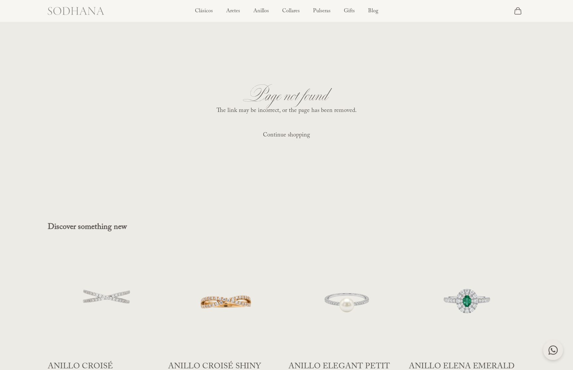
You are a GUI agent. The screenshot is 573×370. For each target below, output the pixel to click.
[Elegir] (395, 349)
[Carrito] (518, 11)
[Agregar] (154, 349)
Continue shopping (286, 135)
